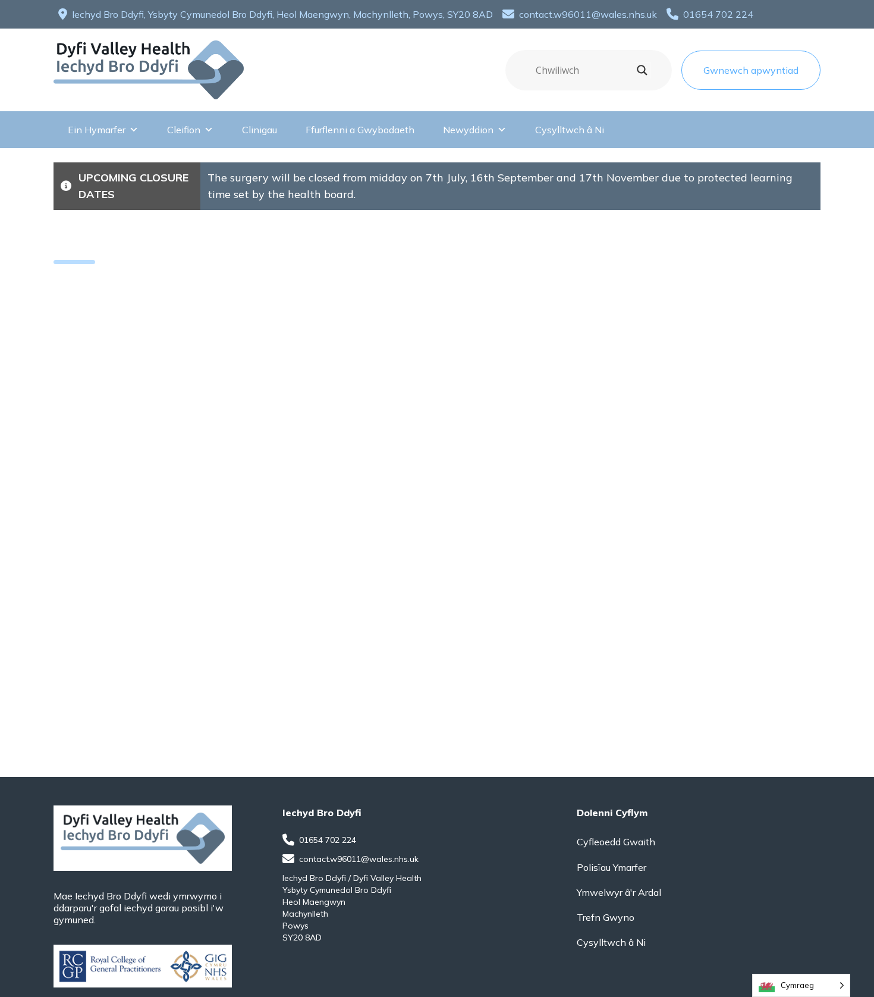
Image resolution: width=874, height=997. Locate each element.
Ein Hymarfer (96, 130)
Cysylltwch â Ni (569, 130)
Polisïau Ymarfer (611, 867)
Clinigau (259, 130)
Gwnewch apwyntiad (750, 70)
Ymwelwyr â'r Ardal (619, 892)
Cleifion (183, 130)
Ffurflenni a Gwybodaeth (360, 130)
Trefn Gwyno (605, 917)
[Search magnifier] (642, 70)
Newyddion (468, 130)
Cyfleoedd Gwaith (616, 842)
